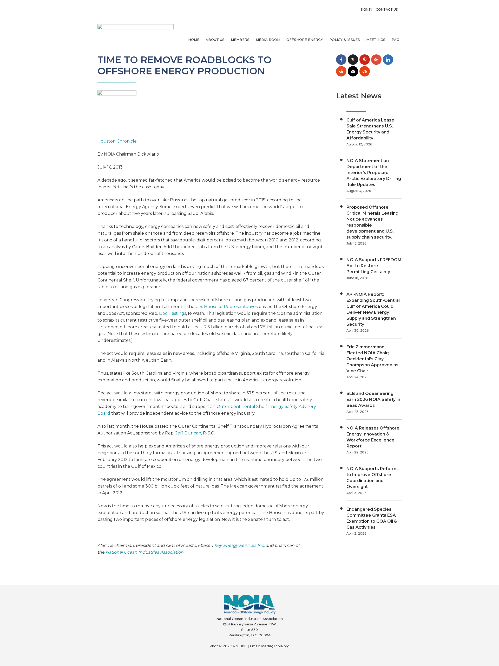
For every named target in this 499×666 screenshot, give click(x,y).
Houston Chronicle (117, 141)
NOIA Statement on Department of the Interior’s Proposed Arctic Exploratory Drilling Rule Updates (373, 172)
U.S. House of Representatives (226, 306)
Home (193, 39)
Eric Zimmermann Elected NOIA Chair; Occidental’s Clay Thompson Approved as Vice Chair (372, 358)
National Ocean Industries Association (144, 552)
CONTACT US (387, 9)
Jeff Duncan (188, 433)
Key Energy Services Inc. (239, 545)
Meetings (375, 39)
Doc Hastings (172, 313)
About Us (215, 39)
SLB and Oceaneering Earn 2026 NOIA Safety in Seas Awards (373, 399)
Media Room (268, 39)
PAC (395, 39)
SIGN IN (366, 9)
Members (240, 39)
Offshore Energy (304, 39)
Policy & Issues (344, 39)
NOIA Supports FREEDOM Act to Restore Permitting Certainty (374, 265)
